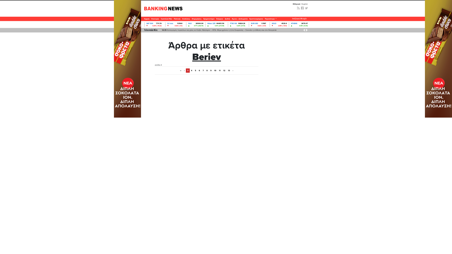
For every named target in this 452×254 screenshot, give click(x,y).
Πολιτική (177, 19)
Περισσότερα (270, 19)
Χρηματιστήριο (208, 19)
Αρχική (146, 19)
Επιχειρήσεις (196, 19)
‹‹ (180, 70)
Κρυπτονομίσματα (256, 19)
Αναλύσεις (186, 19)
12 (224, 70)
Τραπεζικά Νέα (166, 19)
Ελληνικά (296, 4)
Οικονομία (155, 19)
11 (220, 70)
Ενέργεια (219, 19)
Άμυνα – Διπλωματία (240, 19)
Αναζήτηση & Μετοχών (299, 18)
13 (229, 70)
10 (215, 70)
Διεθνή (227, 19)
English (305, 4)
